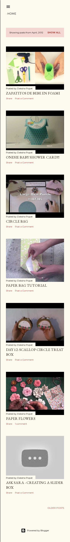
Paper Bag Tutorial (26, 285)
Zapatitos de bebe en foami (33, 93)
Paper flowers (20, 418)
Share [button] (9, 98)
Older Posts (55, 507)
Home (11, 13)
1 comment (21, 423)
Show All (54, 32)
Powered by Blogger (38, 530)
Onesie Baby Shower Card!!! (32, 157)
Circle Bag (17, 221)
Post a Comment (24, 98)
